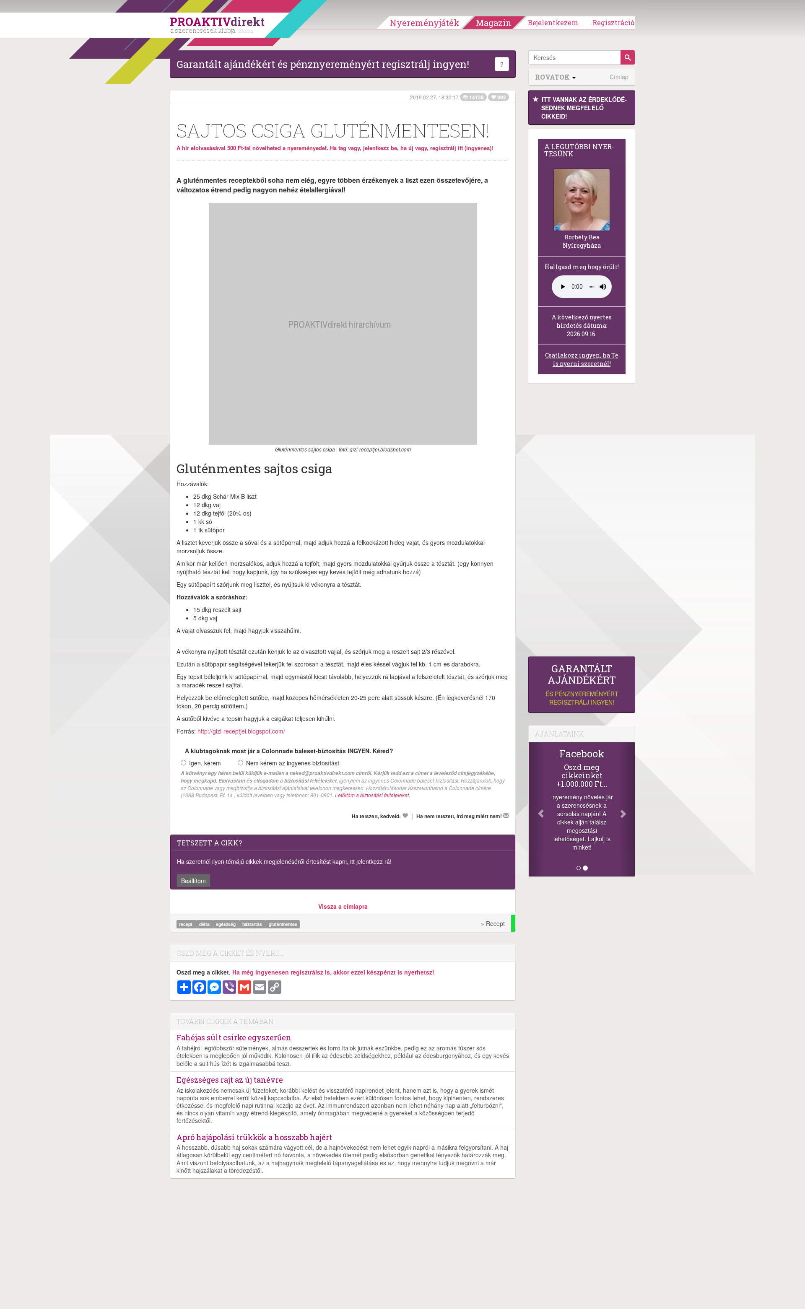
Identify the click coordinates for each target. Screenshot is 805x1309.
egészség (226, 924)
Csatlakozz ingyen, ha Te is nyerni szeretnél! (581, 359)
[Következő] (627, 809)
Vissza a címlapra (343, 906)
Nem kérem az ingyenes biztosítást (292, 763)
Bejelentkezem (553, 22)
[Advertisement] (581, 522)
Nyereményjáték (425, 22)
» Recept (493, 923)
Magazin (494, 22)
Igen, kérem (205, 763)
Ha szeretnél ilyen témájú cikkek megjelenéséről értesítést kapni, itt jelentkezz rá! (284, 861)
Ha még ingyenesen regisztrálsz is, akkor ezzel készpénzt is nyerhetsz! (333, 972)
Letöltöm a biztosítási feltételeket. (372, 794)
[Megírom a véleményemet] (506, 816)
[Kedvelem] (405, 816)
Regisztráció (613, 22)
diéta (205, 924)
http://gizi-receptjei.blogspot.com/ (241, 731)
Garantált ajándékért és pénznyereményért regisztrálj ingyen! (323, 64)
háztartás (252, 924)
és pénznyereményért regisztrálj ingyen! (581, 684)
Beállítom (193, 880)
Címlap (619, 76)
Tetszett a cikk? (209, 842)
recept (186, 924)
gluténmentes (283, 924)
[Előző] (537, 809)
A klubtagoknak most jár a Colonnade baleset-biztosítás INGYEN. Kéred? (289, 751)
